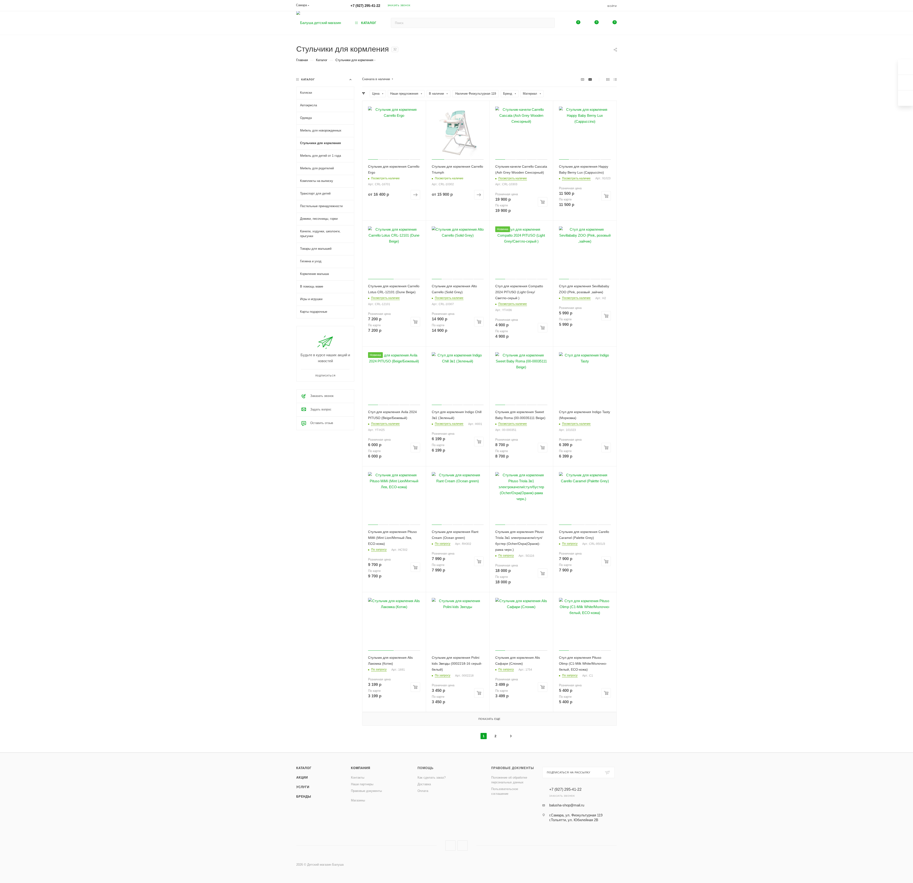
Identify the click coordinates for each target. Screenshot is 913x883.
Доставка (424, 784)
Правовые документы (366, 791)
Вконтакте (450, 845)
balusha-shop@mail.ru (566, 805)
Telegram (462, 845)
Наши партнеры (362, 784)
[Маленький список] (582, 79)
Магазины (358, 800)
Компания (360, 768)
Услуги (302, 787)
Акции (302, 777)
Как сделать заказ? (432, 777)
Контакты (357, 777)
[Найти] (549, 23)
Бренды (303, 796)
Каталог (303, 768)
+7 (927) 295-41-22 (365, 6)
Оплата (423, 791)
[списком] (615, 79)
